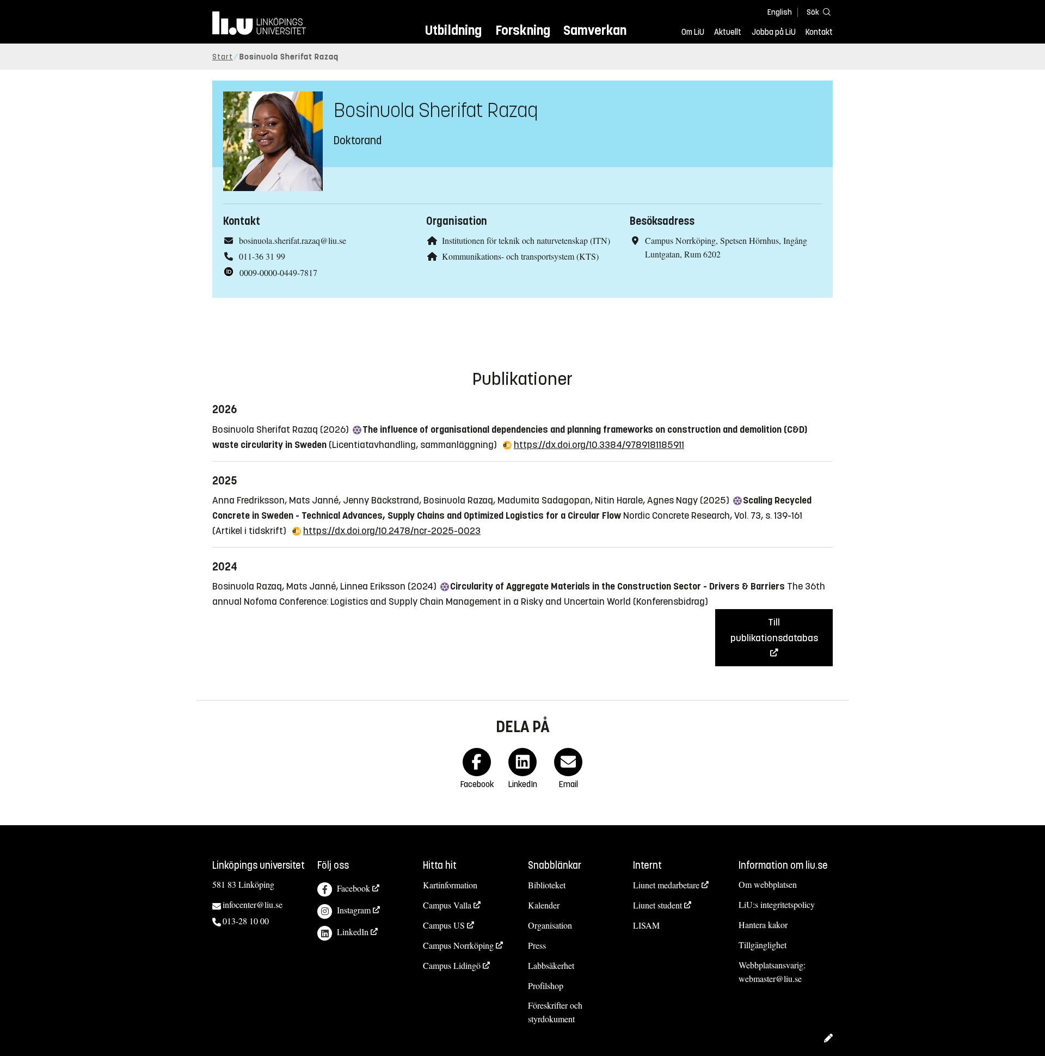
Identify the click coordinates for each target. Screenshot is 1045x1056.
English (779, 12)
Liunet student (657, 905)
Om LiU (692, 32)
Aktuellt (727, 32)
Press (537, 945)
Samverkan (594, 30)
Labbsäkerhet (551, 965)
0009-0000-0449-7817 (278, 272)
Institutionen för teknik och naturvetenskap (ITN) (526, 240)
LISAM (646, 925)
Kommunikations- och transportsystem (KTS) (520, 256)
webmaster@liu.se (770, 978)
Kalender (544, 905)
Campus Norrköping (458, 945)
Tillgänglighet (762, 944)
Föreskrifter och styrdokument (555, 1011)
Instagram (354, 910)
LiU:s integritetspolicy (777, 904)
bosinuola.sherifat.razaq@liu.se (292, 240)
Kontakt (819, 32)
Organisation (550, 925)
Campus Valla (447, 905)
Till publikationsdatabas (774, 629)
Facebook (353, 888)
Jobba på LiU (774, 32)
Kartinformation (450, 885)
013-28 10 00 (246, 920)
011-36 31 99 (262, 256)
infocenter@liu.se (252, 904)
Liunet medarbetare (666, 885)
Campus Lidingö (452, 965)
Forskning (522, 30)
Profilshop (545, 985)
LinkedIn (352, 931)
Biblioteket (546, 885)
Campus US (444, 925)
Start (222, 57)
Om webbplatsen (768, 884)
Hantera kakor (763, 924)
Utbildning (453, 30)
